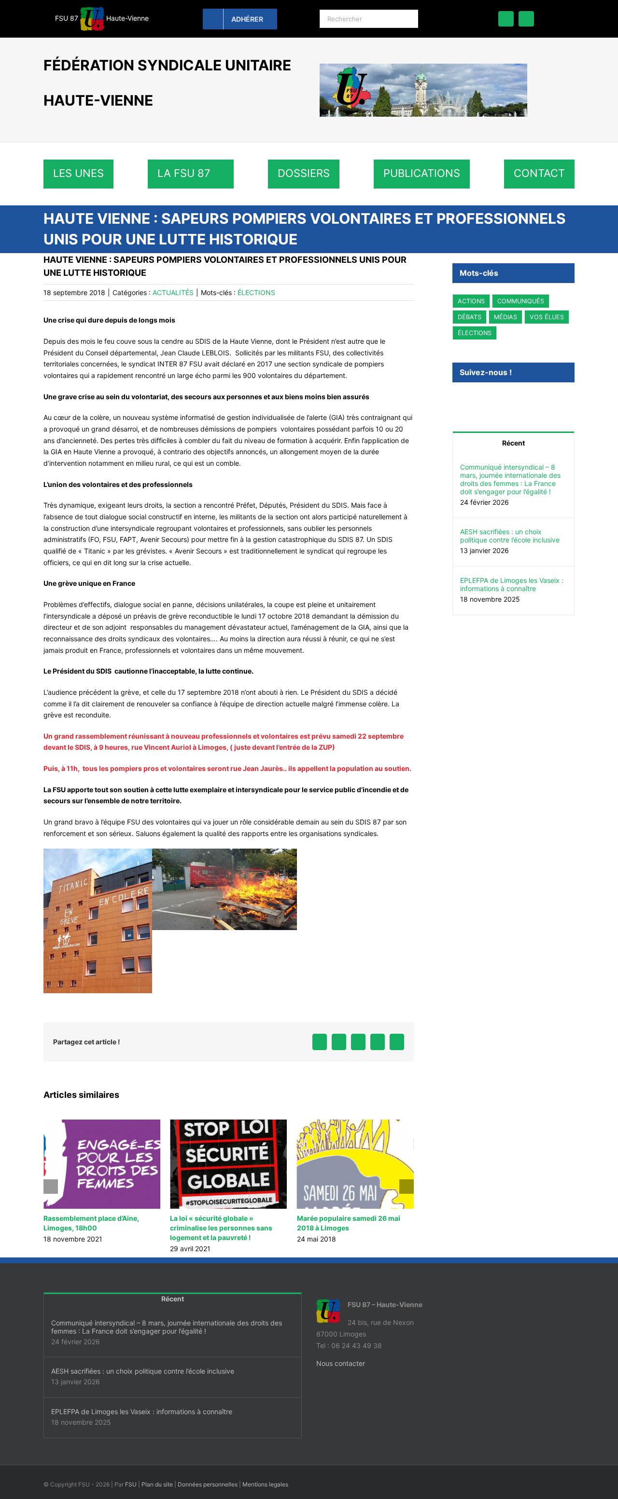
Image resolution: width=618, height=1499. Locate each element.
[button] (50, 1186)
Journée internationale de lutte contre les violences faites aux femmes (347, 1228)
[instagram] (526, 19)
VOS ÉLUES (547, 317)
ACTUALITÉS (173, 292)
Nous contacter (340, 1363)
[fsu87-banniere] (423, 67)
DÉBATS (469, 317)
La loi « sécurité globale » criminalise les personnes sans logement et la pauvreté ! (94, 1228)
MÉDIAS (505, 317)
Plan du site (157, 1484)
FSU (131, 1484)
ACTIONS (471, 301)
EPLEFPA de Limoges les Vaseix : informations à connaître (511, 584)
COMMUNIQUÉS (520, 301)
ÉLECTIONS (256, 292)
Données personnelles (208, 1484)
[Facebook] (455, 399)
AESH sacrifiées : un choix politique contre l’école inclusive (510, 535)
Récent (513, 443)
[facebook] (506, 19)
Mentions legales (265, 1484)
